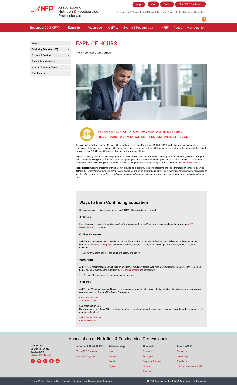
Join (153, 4)
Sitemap (77, 381)
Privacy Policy (37, 381)
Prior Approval (38, 73)
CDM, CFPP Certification (190, 4)
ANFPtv (113, 27)
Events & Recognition (138, 27)
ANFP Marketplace (152, 12)
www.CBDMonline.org (190, 162)
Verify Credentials (196, 12)
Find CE (35, 43)
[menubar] (118, 27)
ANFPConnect (134, 12)
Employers (148, 356)
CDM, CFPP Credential (86, 351)
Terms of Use (53, 381)
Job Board (168, 12)
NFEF (165, 27)
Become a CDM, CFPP (45, 27)
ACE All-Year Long (88, 300)
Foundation (182, 361)
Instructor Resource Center (44, 67)
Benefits (113, 361)
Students (147, 351)
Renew (167, 4)
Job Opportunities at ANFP (190, 366)
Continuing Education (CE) (45, 49)
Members (147, 371)
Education (74, 27)
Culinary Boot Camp (88, 297)
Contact (66, 381)
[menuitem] (47, 27)
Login (138, 5)
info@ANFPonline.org (41, 355)
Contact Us (180, 12)
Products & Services (41, 55)
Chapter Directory (87, 320)
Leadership (182, 356)
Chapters (121, 12)
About (177, 27)
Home (79, 52)
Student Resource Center (44, 61)
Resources (94, 27)
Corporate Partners (152, 361)
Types (112, 366)
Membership (195, 27)
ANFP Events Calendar (90, 317)
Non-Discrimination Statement (98, 381)
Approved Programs (85, 356)
